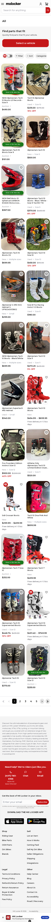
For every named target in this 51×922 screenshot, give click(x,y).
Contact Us (32, 892)
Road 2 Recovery (35, 901)
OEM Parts (7, 845)
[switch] (9, 56)
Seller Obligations (35, 854)
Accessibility (33, 897)
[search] (48, 10)
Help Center (32, 874)
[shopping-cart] (46, 4)
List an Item (32, 836)
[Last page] (47, 701)
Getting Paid (33, 845)
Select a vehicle (25, 43)
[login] (40, 4)
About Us (31, 888)
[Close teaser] (29, 914)
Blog (29, 878)
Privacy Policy (8, 878)
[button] (16, 918)
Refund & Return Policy (13, 883)
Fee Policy (7, 899)
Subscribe (42, 802)
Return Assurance (10, 888)
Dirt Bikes (6, 849)
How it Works (33, 840)
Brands (5, 854)
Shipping (31, 858)
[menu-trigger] (2, 4)
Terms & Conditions (11, 874)
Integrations (32, 863)
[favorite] (21, 67)
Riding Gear (7, 836)
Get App (45, 917)
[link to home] (13, 4)
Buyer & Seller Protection (8, 893)
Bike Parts (7, 840)
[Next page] (42, 701)
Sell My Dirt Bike (34, 849)
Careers (30, 883)
